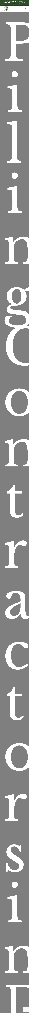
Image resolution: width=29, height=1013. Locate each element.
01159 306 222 (18, 1)
